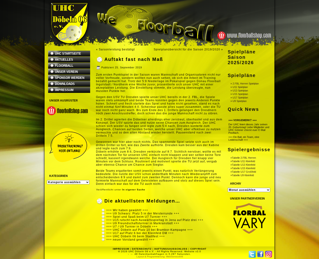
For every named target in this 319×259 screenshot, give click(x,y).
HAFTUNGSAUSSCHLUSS (171, 249)
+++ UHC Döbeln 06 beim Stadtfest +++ (135, 236)
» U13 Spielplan (239, 90)
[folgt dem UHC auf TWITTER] (252, 254)
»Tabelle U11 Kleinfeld (242, 161)
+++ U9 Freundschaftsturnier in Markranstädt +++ (142, 223)
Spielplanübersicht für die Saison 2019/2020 (187, 49)
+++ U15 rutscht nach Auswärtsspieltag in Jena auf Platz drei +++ (154, 220)
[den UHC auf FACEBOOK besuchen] (260, 254)
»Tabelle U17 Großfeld (243, 171)
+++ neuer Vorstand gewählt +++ (130, 239)
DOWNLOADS (65, 84)
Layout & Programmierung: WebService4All (159, 256)
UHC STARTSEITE (68, 53)
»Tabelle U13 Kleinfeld (242, 164)
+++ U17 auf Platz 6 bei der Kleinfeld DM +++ (140, 233)
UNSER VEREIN (66, 72)
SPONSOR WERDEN (69, 78)
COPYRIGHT (198, 249)
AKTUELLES (64, 59)
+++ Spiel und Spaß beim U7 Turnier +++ (136, 216)
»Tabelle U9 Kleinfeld (242, 175)
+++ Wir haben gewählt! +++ (127, 210)
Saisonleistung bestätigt (117, 49)
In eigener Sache (133, 189)
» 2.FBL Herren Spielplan (244, 83)
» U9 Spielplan (238, 101)
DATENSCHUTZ (142, 249)
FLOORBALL (64, 65)
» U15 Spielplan (239, 94)
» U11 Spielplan (239, 87)
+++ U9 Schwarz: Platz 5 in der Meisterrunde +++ (142, 213)
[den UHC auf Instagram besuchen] (268, 254)
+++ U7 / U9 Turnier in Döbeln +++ (132, 226)
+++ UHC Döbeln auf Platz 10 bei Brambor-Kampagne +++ (149, 229)
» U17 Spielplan (239, 97)
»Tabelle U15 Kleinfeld (242, 168)
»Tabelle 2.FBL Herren (243, 157)
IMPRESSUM (64, 90)
